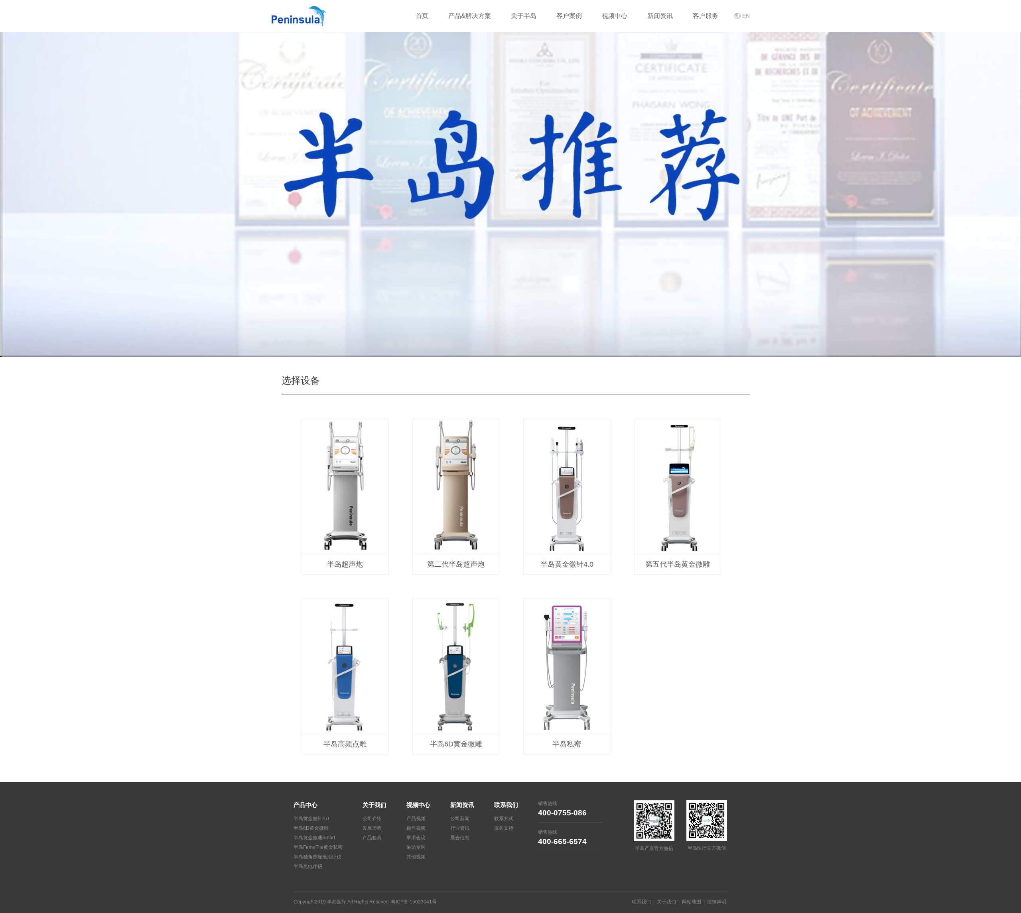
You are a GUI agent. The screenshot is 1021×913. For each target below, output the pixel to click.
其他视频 (416, 857)
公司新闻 (459, 818)
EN (746, 16)
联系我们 (641, 902)
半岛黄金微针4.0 (311, 818)
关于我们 (666, 902)
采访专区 (416, 847)
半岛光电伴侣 (308, 866)
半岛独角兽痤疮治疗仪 (317, 857)
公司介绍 (372, 818)
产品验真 (372, 837)
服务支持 (503, 828)
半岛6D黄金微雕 (311, 828)
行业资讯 (459, 828)
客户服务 (705, 15)
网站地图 (691, 902)
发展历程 (372, 828)
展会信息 (459, 837)
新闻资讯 (660, 15)
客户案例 (569, 15)
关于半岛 (523, 15)
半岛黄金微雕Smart (314, 837)
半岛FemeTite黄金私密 (318, 847)
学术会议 (416, 837)
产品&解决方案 (469, 15)
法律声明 (716, 902)
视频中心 (614, 15)
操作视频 (416, 828)
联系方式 (503, 818)
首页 (422, 15)
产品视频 (416, 818)
